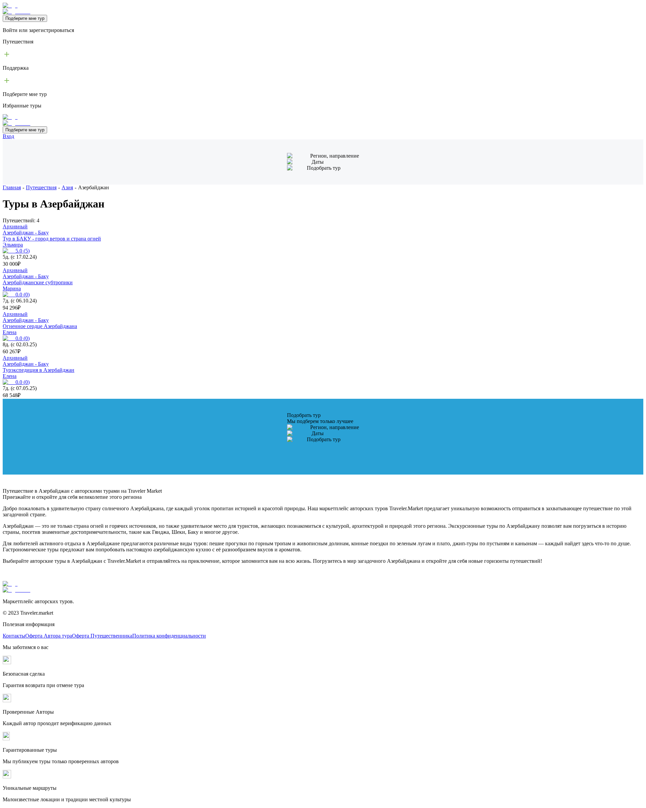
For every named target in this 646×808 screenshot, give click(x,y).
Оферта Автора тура (48, 636)
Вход (8, 136)
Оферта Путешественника (102, 636)
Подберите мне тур (24, 18)
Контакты (14, 636)
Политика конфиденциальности (169, 636)
